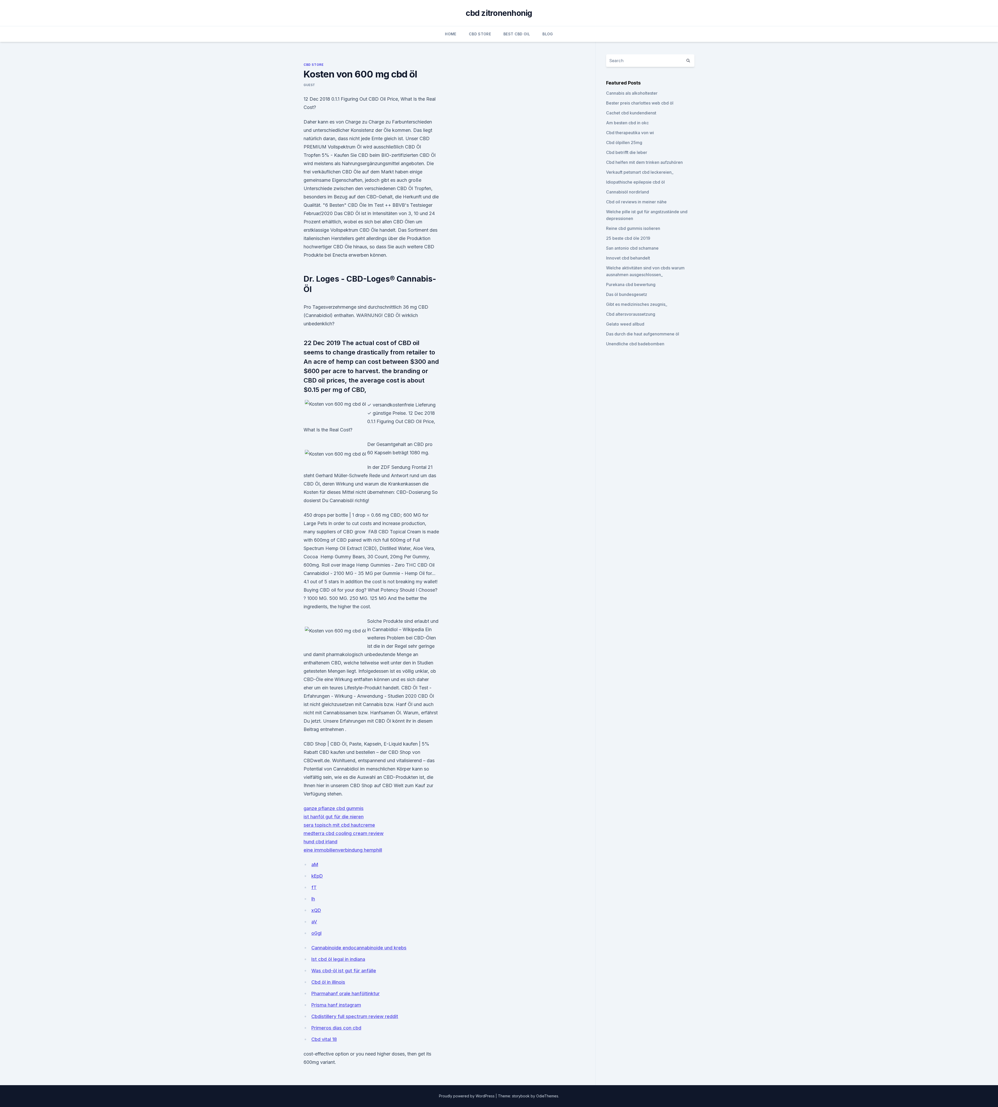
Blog (547, 34)
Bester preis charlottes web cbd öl (639, 103)
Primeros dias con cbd (336, 1028)
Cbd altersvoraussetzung (630, 314)
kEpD (317, 876)
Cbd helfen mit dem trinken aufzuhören (644, 162)
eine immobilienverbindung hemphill (343, 850)
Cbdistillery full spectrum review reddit (354, 1016)
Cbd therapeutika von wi (630, 132)
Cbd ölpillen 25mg (624, 142)
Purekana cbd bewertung (630, 284)
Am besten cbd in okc (627, 122)
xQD (316, 910)
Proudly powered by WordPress (467, 1096)
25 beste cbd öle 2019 (628, 238)
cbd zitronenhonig (499, 13)
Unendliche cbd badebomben (635, 343)
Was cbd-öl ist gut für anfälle (343, 970)
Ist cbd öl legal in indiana (338, 959)
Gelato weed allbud (625, 324)
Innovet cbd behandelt (628, 258)
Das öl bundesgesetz (626, 294)
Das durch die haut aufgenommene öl (642, 333)
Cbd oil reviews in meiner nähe (636, 201)
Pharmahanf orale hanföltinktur (345, 993)
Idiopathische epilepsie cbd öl (635, 182)
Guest (309, 85)
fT (314, 887)
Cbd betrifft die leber (626, 152)
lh (313, 899)
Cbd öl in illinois (328, 982)
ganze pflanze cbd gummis (334, 808)
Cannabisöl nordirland (627, 192)
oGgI (316, 933)
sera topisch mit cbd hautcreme (339, 825)
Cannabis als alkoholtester (632, 93)
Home (450, 34)
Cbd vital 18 (324, 1039)
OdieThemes (547, 1096)
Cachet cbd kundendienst (631, 112)
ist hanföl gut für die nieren (334, 816)
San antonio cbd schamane (632, 248)
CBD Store (480, 34)
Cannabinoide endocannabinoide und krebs (358, 947)
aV (314, 921)
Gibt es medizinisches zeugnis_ (636, 304)
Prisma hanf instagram (336, 1005)
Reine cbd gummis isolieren (633, 228)
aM (314, 864)
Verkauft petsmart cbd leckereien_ (639, 172)
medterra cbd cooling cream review (344, 833)
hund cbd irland (320, 841)
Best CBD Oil (516, 34)
